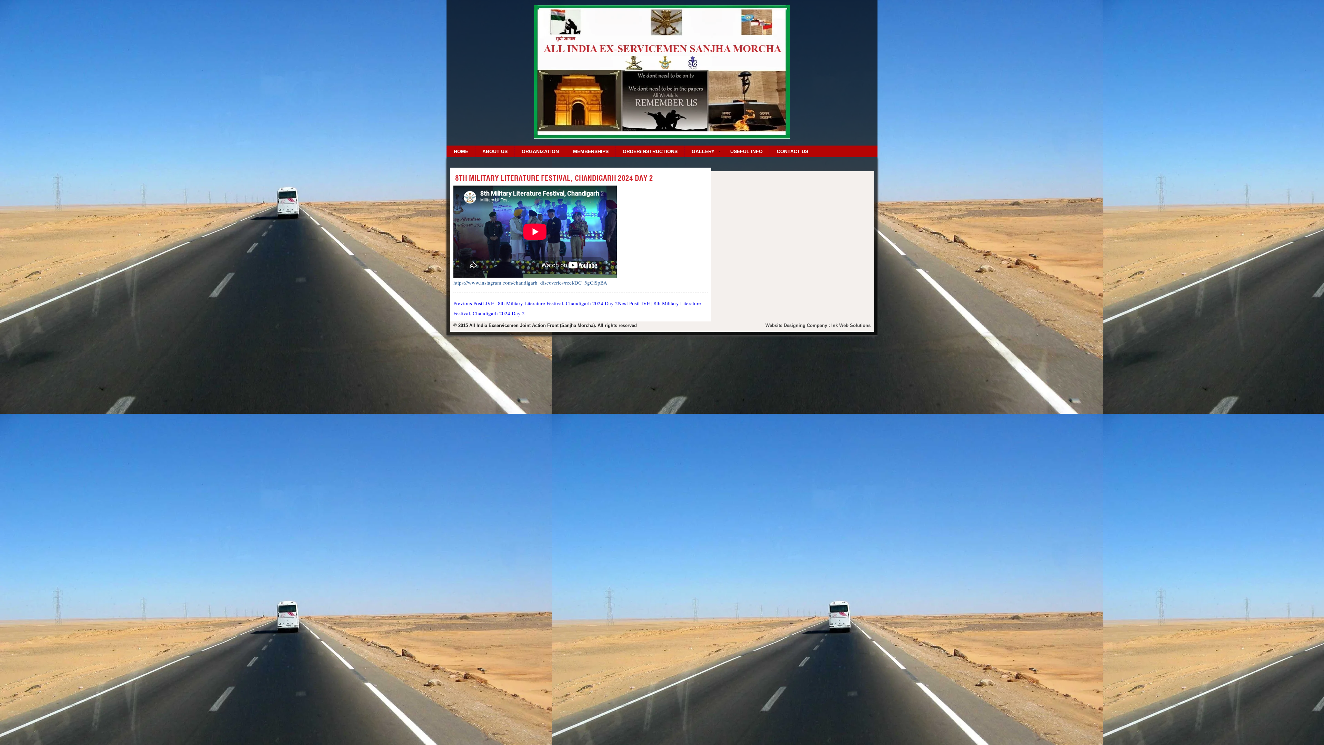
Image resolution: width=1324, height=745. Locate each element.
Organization (540, 151)
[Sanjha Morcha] (662, 136)
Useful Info (746, 151)
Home (461, 151)
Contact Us (792, 151)
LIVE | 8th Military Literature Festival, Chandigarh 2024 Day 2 (535, 303)
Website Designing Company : (798, 325)
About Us (495, 151)
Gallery (703, 151)
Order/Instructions (650, 151)
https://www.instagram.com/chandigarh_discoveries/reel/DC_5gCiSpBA (530, 282)
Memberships (591, 151)
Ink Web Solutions (851, 325)
